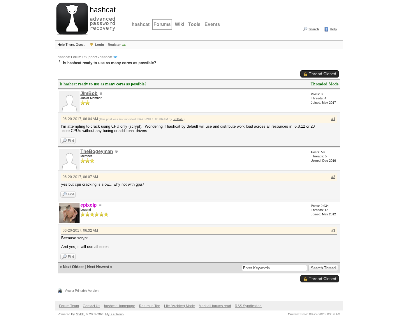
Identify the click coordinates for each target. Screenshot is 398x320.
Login (99, 44)
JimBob (89, 93)
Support (90, 57)
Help (333, 29)
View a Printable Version (81, 290)
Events (212, 24)
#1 (333, 119)
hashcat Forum (69, 57)
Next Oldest (73, 267)
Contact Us (91, 306)
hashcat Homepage (119, 306)
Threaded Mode (325, 84)
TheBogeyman (96, 151)
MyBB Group (114, 314)
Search (314, 29)
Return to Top (149, 306)
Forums (162, 24)
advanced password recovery (101, 18)
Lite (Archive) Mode (179, 306)
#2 (333, 177)
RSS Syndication (248, 306)
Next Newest (98, 267)
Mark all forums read (215, 306)
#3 (333, 230)
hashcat (140, 24)
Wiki (179, 24)
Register (114, 44)
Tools (194, 24)
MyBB (80, 314)
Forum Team (69, 306)
